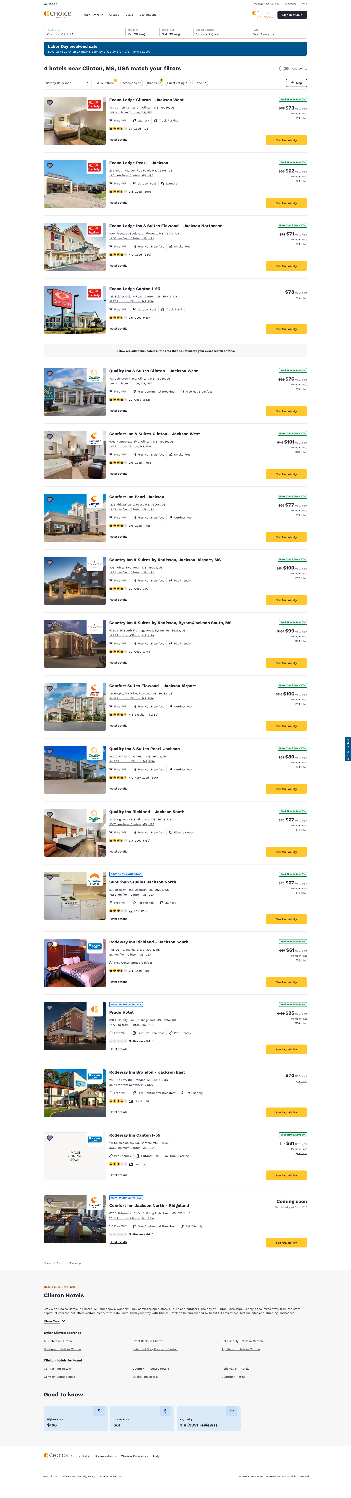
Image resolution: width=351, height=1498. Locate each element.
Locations (290, 3)
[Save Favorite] (49, 102)
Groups (114, 14)
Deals (129, 14)
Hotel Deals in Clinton (148, 1341)
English (53, 3)
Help (304, 3)
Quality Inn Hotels (145, 1376)
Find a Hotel (80, 1456)
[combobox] (92, 15)
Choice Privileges (134, 1456)
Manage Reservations (266, 3)
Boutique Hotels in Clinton (62, 1349)
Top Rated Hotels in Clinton (241, 1349)
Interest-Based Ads (112, 1476)
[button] (348, 749)
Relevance (58, 83)
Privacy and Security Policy (78, 1476)
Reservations (105, 1456)
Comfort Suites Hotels (59, 1376)
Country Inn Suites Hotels (151, 1368)
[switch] (284, 68)
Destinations (147, 14)
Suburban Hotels (233, 1376)
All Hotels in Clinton (58, 1341)
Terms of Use (49, 1476)
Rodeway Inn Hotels (235, 1368)
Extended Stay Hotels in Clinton (155, 1349)
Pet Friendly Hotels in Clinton (242, 1341)
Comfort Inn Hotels (57, 1368)
